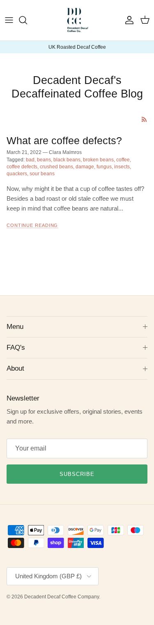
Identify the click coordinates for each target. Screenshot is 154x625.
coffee (123, 160)
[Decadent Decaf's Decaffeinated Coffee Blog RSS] (144, 119)
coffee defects (22, 167)
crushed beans (56, 167)
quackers (17, 174)
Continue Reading (32, 225)
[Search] (27, 20)
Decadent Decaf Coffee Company (61, 597)
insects (122, 167)
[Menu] (9, 20)
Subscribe (77, 474)
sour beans (42, 174)
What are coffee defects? (64, 140)
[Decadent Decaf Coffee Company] (77, 20)
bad (30, 160)
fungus (104, 167)
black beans (66, 160)
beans (44, 160)
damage (85, 167)
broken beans (98, 160)
